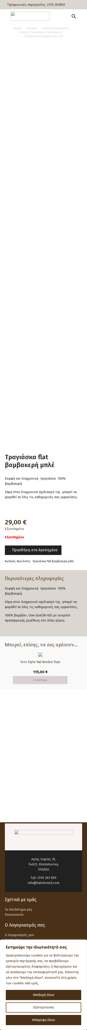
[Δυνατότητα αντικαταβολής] (15, 760)
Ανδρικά (32, 28)
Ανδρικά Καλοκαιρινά (55, 28)
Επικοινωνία (14, 915)
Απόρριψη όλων (43, 1020)
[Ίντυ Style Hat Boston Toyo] (40, 655)
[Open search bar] (73, 16)
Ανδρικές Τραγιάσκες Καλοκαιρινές (40, 32)
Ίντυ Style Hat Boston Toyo (40, 662)
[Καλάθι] (81, 16)
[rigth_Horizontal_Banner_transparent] (43, 806)
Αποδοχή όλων (43, 995)
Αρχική (17, 28)
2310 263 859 (46, 878)
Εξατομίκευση (43, 1007)
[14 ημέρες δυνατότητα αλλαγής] (15, 780)
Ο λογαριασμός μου (19, 935)
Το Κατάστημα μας (18, 910)
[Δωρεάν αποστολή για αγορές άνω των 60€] (15, 719)
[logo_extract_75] (30, 16)
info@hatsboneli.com (43, 883)
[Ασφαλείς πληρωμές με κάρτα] (15, 740)
